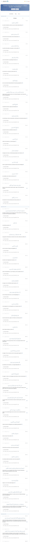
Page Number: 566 (3, 514)
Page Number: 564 (3, 16)
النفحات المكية (15, 28)
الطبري (13, 28)
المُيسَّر (5, 28)
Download (12, 9)
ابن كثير (11, 28)
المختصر (7, 28)
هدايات (18, 28)
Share (17, 9)
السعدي (9, 28)
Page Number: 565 (3, 206)
